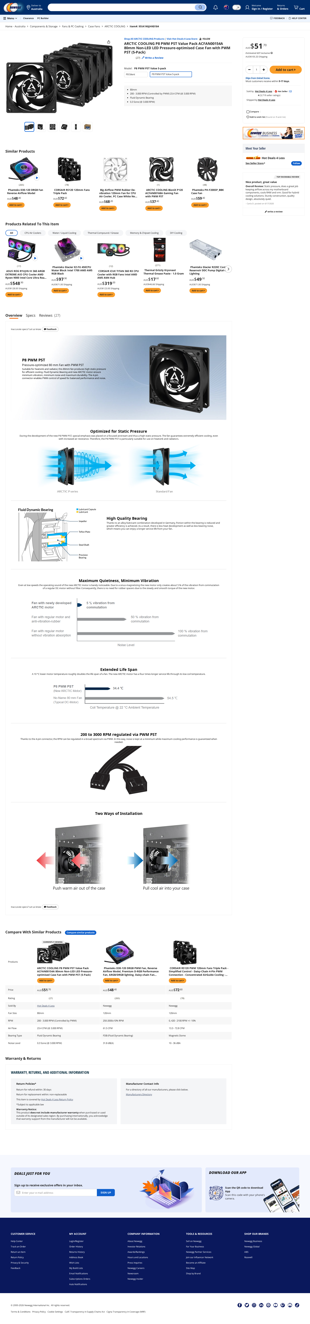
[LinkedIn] (261, 1305)
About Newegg (135, 1241)
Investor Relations (136, 1246)
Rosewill (248, 1257)
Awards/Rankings (136, 1251)
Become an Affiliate (196, 1262)
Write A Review (275, 211)
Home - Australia (15, 26)
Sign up (106, 1192)
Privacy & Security (20, 1262)
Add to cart (285, 70)
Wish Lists (74, 1262)
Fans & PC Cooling (73, 26)
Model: (145, 68)
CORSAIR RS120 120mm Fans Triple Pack (71, 191)
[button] (34, 7)
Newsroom (133, 1273)
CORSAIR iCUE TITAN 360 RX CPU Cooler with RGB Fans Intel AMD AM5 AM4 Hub (118, 274)
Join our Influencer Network (199, 1257)
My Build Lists (76, 1268)
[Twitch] (282, 1305)
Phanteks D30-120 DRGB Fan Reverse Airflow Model (25, 191)
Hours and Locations (138, 1257)
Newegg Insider (135, 1278)
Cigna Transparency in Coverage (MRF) (126, 1311)
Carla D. (250, 203)
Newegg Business (253, 1241)
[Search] (200, 7)
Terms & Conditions (20, 1311)
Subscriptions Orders (79, 1278)
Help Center (17, 1241)
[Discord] (290, 1305)
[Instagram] (254, 1305)
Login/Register (76, 1241)
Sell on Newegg (193, 1241)
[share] (109, 42)
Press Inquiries (135, 1262)
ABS (246, 1251)
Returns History (77, 1251)
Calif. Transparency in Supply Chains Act (85, 1311)
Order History (76, 1246)
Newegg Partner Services (198, 1251)
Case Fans (94, 26)
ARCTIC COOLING (115, 26)
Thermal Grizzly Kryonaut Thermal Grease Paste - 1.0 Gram (164, 272)
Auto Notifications (78, 1284)
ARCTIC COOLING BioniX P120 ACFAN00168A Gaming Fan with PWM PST (164, 193)
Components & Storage (44, 26)
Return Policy (17, 1257)
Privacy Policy (39, 1311)
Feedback (51, 329)
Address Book (76, 1257)
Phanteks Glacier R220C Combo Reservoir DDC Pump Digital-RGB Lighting (209, 270)
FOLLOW (296, 163)
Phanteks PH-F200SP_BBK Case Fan (207, 191)
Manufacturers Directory (139, 1094)
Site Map (190, 1268)
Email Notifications (78, 1273)
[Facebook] (240, 1305)
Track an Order (18, 1246)
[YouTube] (275, 1305)
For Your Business (195, 1246)
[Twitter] (246, 1305)
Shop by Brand (193, 1273)
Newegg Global (252, 1246)
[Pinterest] (268, 1305)
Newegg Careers (136, 1268)
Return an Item (18, 1251)
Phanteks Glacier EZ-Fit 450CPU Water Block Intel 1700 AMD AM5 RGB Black (71, 270)
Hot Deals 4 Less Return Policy (57, 1099)
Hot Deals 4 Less (46, 1005)
